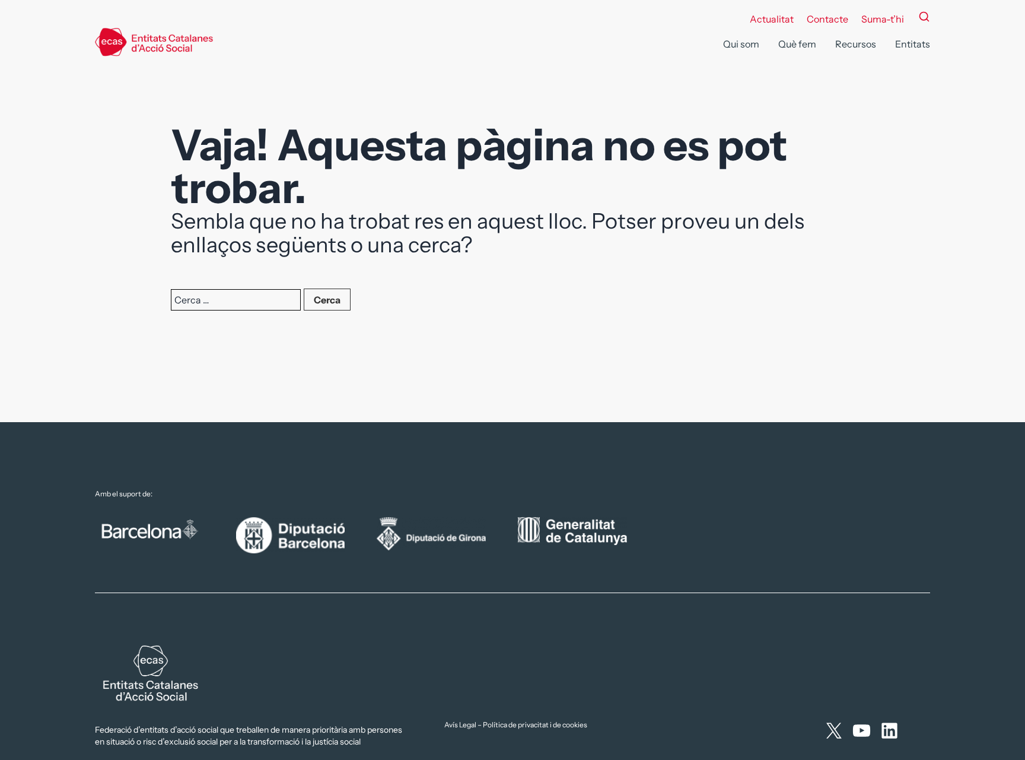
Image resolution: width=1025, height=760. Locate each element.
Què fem (797, 44)
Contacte (827, 19)
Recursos (855, 44)
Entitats (912, 44)
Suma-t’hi (882, 19)
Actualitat (772, 19)
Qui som (741, 44)
